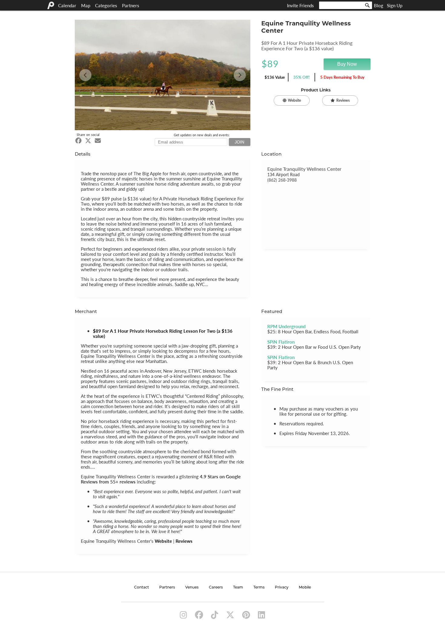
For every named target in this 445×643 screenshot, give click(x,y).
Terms (259, 587)
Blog (378, 5)
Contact (141, 587)
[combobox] (345, 5)
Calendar (67, 5)
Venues (192, 587)
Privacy (281, 587)
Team (238, 587)
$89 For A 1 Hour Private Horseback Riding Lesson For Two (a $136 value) (162, 333)
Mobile (305, 587)
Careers (216, 587)
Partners (130, 5)
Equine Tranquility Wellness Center (304, 168)
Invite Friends (300, 5)
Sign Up (394, 5)
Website (163, 541)
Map (85, 5)
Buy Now (347, 64)
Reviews (184, 541)
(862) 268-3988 (282, 180)
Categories (106, 5)
